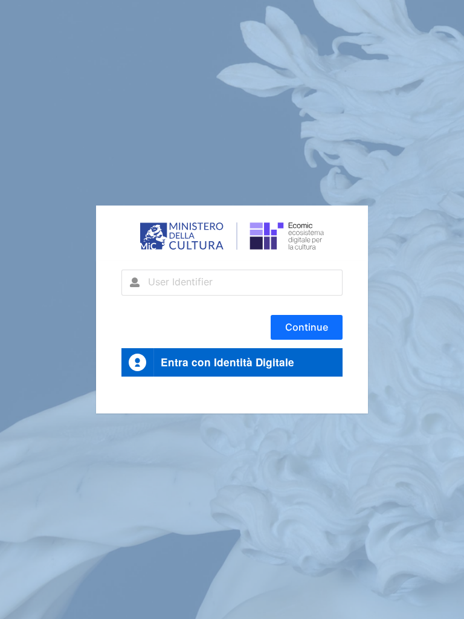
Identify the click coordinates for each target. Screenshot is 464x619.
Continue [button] (306, 327)
